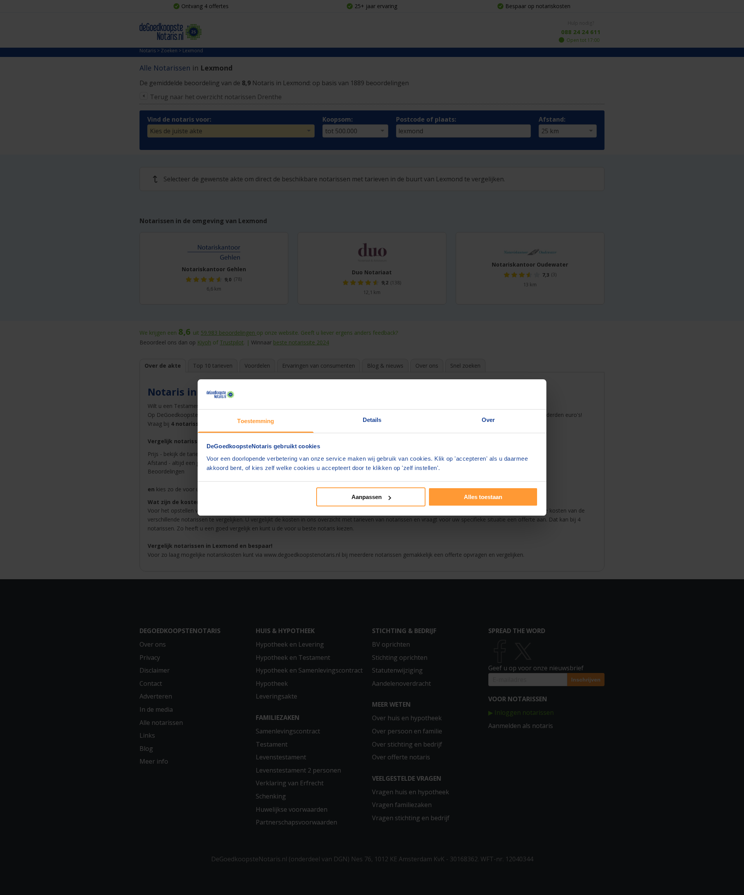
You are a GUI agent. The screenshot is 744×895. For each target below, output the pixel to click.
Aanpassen (366, 497)
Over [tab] (488, 420)
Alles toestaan (483, 497)
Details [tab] (372, 420)
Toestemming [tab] (255, 421)
